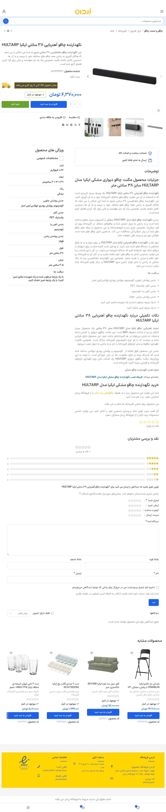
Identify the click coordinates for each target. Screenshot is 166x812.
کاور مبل (108, 691)
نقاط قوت (154, 559)
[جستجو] (6, 21)
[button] (143, 715)
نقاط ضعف (75, 559)
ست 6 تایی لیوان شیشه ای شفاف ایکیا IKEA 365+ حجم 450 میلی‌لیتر (24, 687)
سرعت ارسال (152, 515)
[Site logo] (83, 11)
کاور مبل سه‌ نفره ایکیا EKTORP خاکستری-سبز (103, 685)
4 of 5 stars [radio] (132, 500)
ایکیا (72, 77)
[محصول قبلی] (11, 31)
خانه (112, 31)
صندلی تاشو (154, 695)
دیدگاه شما (152, 521)
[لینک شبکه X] (75, 125)
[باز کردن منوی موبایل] (162, 11)
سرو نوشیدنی (73, 691)
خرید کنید (15, 104)
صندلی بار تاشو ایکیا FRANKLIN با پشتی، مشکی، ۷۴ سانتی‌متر (144, 687)
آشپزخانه (122, 31)
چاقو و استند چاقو (153, 31)
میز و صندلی (154, 691)
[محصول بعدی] (4, 31)
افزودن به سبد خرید (48, 104)
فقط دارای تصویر (41, 613)
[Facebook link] (79, 125)
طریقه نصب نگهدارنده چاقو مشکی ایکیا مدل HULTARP (113, 377)
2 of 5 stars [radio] (137, 500)
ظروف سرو (34, 691)
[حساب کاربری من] (4, 11)
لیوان (36, 695)
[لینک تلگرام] (63, 125)
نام (156, 573)
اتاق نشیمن (141, 695)
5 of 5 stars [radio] (129, 500)
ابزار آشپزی (136, 31)
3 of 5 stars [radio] (134, 500)
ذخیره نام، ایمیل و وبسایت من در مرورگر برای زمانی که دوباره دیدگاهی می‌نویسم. (113, 587)
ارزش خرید (153, 505)
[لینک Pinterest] (71, 125)
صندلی (143, 691)
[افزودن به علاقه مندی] (132, 653)
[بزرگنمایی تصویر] (158, 110)
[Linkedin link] (67, 125)
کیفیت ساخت (151, 510)
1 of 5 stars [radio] (140, 500)
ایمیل (77, 573)
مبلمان (116, 691)
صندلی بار (134, 691)
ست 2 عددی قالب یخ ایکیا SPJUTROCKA (66, 685)
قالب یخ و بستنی (58, 691)
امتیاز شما (152, 500)
